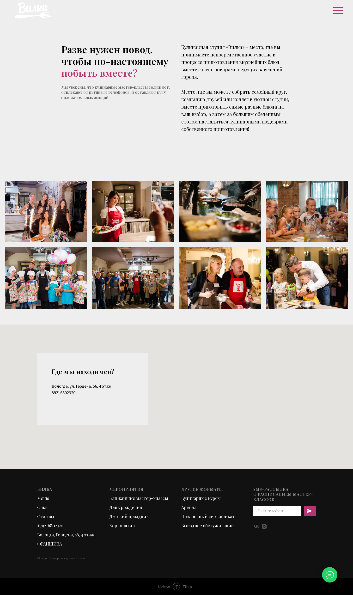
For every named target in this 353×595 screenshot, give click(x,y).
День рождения (125, 507)
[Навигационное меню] (338, 10)
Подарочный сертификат (208, 516)
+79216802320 (50, 525)
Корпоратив (122, 525)
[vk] (256, 526)
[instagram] (264, 526)
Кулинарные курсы (201, 498)
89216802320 (63, 392)
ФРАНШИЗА (49, 544)
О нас (43, 507)
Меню (43, 498)
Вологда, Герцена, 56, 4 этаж (65, 535)
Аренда (188, 507)
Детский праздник (129, 516)
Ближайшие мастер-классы (138, 498)
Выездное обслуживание (207, 525)
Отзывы (45, 516)
